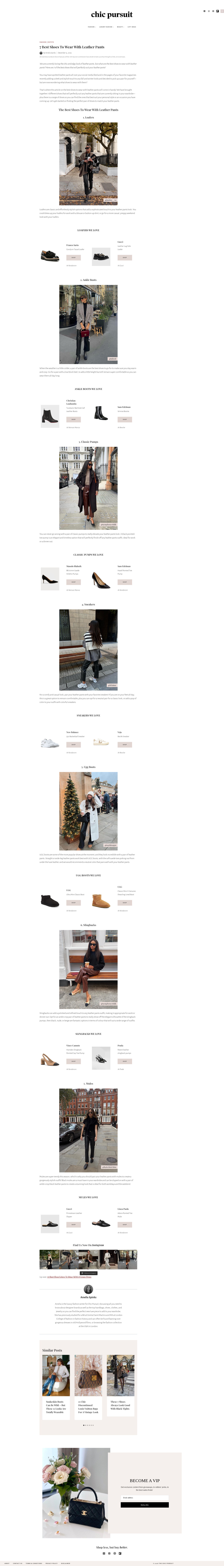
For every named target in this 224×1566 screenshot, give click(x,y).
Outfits (51, 42)
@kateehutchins (109, 1167)
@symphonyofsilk (108, 524)
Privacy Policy (52, 1563)
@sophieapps (110, 845)
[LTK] (114, 1553)
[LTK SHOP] (213, 11)
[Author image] (41, 53)
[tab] (83, 1425)
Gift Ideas (132, 27)
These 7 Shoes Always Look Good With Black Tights (120, 1405)
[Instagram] (204, 11)
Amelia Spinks (51, 53)
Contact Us (17, 1563)
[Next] (132, 1389)
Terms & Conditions (34, 1563)
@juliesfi (112, 359)
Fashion (43, 42)
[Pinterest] (209, 11)
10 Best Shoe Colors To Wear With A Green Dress (69, 1277)
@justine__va (110, 200)
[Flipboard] (217, 11)
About (7, 1563)
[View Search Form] (222, 11)
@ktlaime (112, 685)
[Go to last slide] (45, 1389)
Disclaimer (65, 1563)
